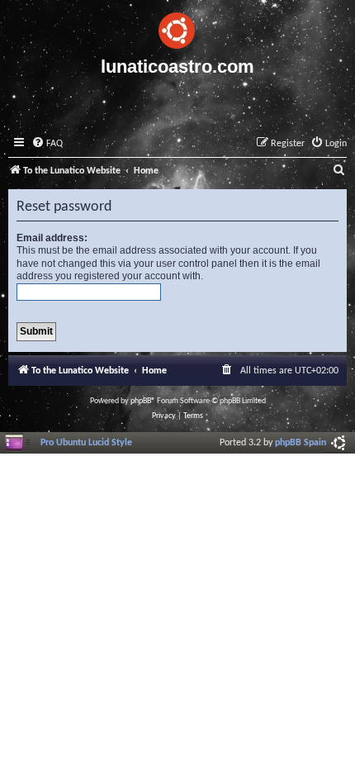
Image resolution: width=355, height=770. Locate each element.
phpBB (140, 401)
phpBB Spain (300, 443)
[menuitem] (47, 144)
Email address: (52, 238)
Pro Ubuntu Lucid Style (86, 443)
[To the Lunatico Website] (177, 28)
